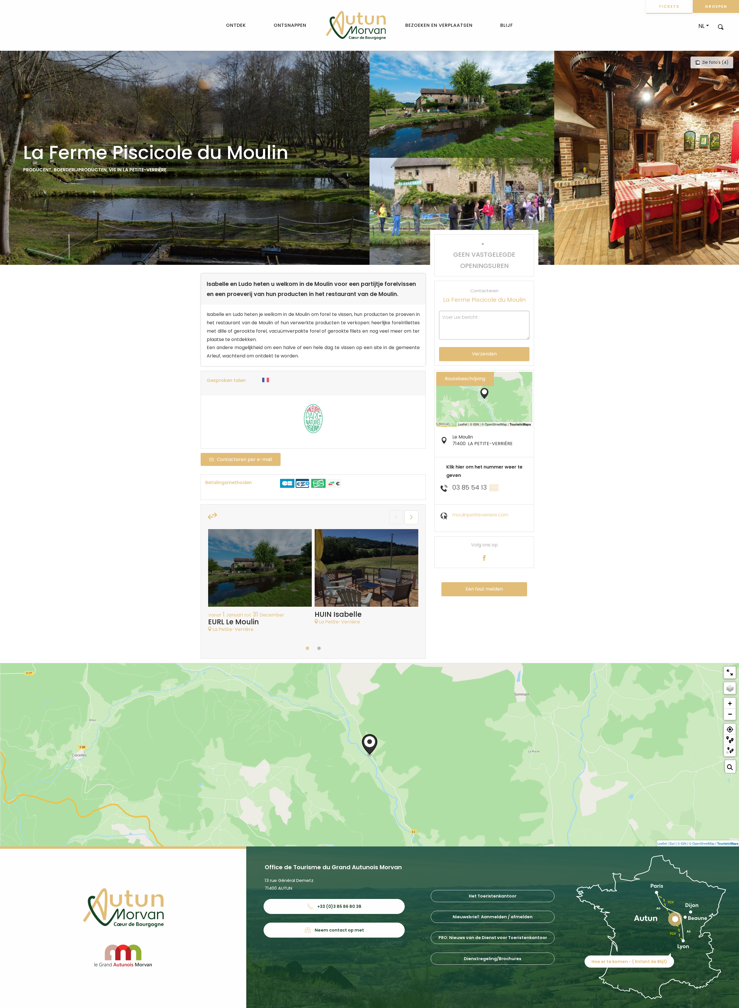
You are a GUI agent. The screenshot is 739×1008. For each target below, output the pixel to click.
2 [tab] (319, 648)
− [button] (730, 714)
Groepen (716, 6)
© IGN (682, 843)
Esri (672, 843)
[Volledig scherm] (730, 672)
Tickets (669, 6)
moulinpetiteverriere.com (480, 515)
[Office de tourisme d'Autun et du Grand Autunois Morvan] (356, 25)
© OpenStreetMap (701, 843)
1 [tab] (307, 648)
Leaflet (662, 843)
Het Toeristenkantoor (492, 896)
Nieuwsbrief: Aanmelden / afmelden (493, 917)
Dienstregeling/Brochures (492, 959)
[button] (721, 27)
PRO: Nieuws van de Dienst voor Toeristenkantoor (492, 937)
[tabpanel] (260, 583)
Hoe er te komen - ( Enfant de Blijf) (629, 961)
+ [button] (730, 703)
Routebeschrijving (465, 378)
